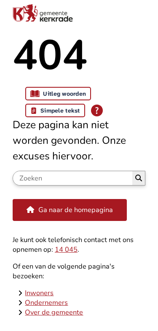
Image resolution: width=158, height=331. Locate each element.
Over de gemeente (54, 312)
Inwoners (39, 293)
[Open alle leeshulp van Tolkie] (97, 110)
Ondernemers (46, 302)
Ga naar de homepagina (75, 210)
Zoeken (138, 178)
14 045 (66, 249)
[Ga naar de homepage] (79, 12)
